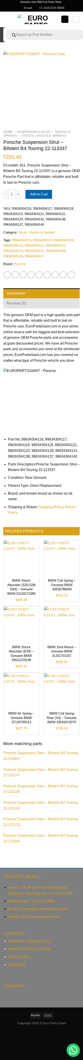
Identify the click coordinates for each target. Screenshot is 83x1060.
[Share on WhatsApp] (7, 274)
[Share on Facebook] (15, 274)
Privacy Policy (19, 957)
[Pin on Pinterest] (39, 274)
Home (8, 132)
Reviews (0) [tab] (16, 303)
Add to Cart (39, 194)
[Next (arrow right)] (17, 1052)
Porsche (20, 264)
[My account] (64, 19)
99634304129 (13, 251)
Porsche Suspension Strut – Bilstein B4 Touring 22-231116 (40, 805)
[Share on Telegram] (71, 274)
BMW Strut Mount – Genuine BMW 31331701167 (61, 651)
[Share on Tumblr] (63, 274)
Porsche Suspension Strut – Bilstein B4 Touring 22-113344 (40, 838)
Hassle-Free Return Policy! (29, 949)
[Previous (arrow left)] (4, 1052)
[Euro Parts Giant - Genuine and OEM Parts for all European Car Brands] (36, 19)
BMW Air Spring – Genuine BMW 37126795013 (21, 717)
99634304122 (55, 245)
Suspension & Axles (33, 132)
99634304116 (21, 240)
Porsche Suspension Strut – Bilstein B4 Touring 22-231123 (40, 822)
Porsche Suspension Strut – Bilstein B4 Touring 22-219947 (40, 756)
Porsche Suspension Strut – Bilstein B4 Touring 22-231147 (40, 772)
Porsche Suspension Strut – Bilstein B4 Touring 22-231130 (40, 789)
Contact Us (16, 965)
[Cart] (75, 19)
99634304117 (42, 240)
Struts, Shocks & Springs (43, 135)
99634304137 (34, 251)
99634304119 (13, 245)
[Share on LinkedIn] (55, 274)
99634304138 (55, 251)
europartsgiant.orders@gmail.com (42, 909)
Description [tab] (16, 293)
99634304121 (34, 245)
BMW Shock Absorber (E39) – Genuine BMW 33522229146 (21, 653)
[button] (73, 1050)
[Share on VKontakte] (47, 274)
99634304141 (34, 256)
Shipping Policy (51, 507)
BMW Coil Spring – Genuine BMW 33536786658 (61, 585)
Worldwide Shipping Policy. (29, 941)
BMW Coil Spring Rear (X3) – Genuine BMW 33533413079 (62, 717)
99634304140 (13, 256)
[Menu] (7, 19)
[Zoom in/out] (17, 1033)
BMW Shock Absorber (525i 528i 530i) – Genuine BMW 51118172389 (21, 587)
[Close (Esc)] (4, 1033)
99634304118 (63, 240)
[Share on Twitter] (23, 274)
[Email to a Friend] (31, 274)
